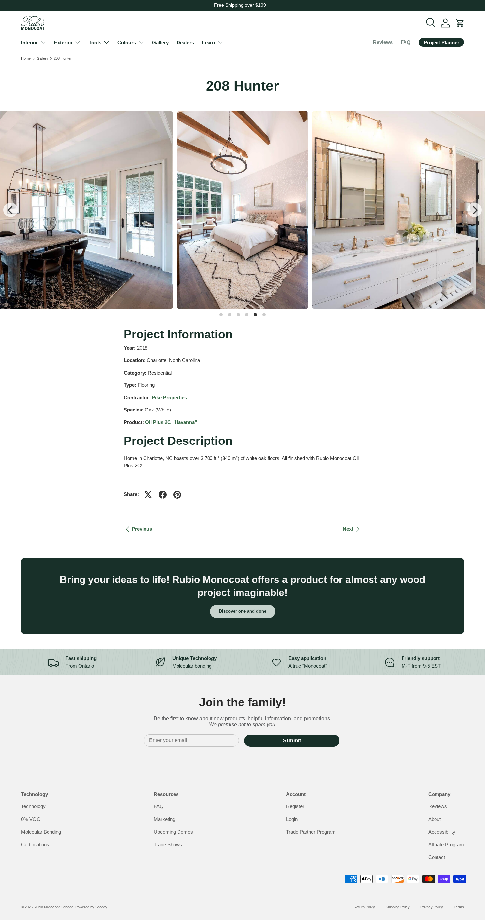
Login (292, 819)
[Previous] (10, 210)
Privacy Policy (431, 907)
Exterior (63, 42)
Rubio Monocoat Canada (53, 907)
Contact (436, 857)
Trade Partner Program (311, 832)
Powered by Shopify (91, 907)
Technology (33, 806)
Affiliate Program (446, 844)
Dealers (185, 42)
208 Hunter (63, 58)
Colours (126, 42)
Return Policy (364, 907)
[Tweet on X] (148, 494)
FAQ (406, 42)
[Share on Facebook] (162, 494)
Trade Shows (168, 844)
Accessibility (441, 832)
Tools (95, 42)
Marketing (164, 819)
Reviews (383, 42)
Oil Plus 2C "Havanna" (171, 422)
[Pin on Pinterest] (177, 494)
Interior (29, 42)
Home (26, 58)
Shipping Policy (398, 907)
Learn (208, 42)
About (434, 819)
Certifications (35, 844)
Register (295, 806)
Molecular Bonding (41, 832)
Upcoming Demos (173, 832)
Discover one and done (242, 611)
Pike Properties (169, 397)
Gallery (160, 42)
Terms (459, 907)
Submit (292, 740)
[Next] (474, 210)
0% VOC (30, 819)
